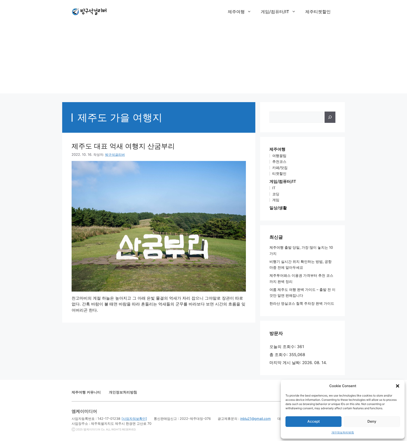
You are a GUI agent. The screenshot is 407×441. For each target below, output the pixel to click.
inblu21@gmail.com (255, 419)
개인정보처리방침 (342, 432)
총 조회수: (279, 354)
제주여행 (236, 11)
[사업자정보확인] (134, 419)
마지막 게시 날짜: (285, 362)
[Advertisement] (203, 60)
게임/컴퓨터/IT (275, 11)
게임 (275, 200)
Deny (371, 421)
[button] (397, 386)
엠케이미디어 (91, 429)
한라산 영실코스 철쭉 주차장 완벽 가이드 (301, 303)
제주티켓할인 (318, 11)
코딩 (275, 194)
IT (274, 188)
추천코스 (279, 161)
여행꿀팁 (279, 155)
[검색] (330, 117)
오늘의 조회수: (283, 346)
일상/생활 (278, 207)
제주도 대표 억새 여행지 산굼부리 (123, 146)
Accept (313, 421)
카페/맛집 (280, 167)
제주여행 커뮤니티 (86, 392)
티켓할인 (279, 173)
